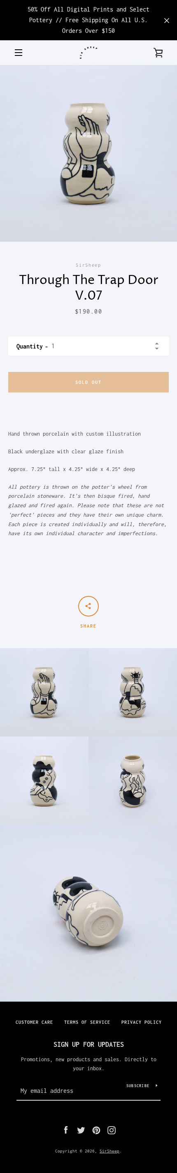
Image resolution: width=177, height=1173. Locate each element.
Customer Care (34, 1022)
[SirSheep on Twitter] (81, 1130)
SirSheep (109, 1150)
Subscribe (137, 1085)
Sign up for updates (89, 1044)
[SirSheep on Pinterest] (96, 1130)
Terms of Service (87, 1022)
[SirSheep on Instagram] (111, 1130)
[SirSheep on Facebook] (66, 1130)
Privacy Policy (141, 1022)
